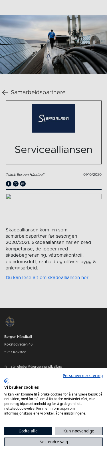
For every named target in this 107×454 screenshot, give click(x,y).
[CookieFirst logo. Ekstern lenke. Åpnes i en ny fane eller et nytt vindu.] (6, 381)
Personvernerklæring (83, 375)
